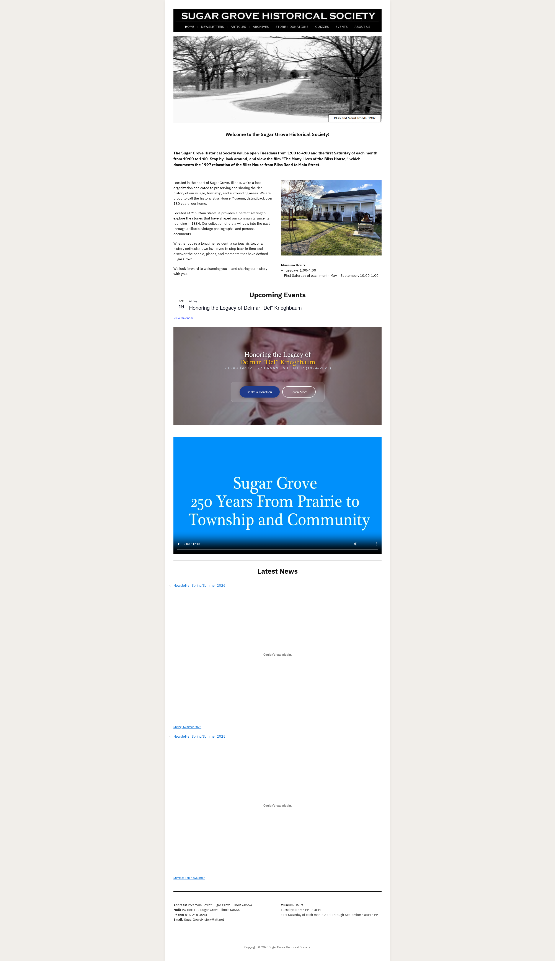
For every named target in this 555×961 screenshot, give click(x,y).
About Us (362, 27)
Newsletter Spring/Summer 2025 (199, 736)
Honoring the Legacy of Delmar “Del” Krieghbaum (245, 307)
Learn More (299, 391)
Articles (238, 27)
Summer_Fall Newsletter (189, 878)
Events (342, 27)
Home (189, 27)
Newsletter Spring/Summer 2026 (199, 585)
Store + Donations (292, 27)
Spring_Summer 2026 (187, 727)
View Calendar (183, 318)
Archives (261, 27)
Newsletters (212, 27)
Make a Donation (259, 391)
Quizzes (322, 27)
